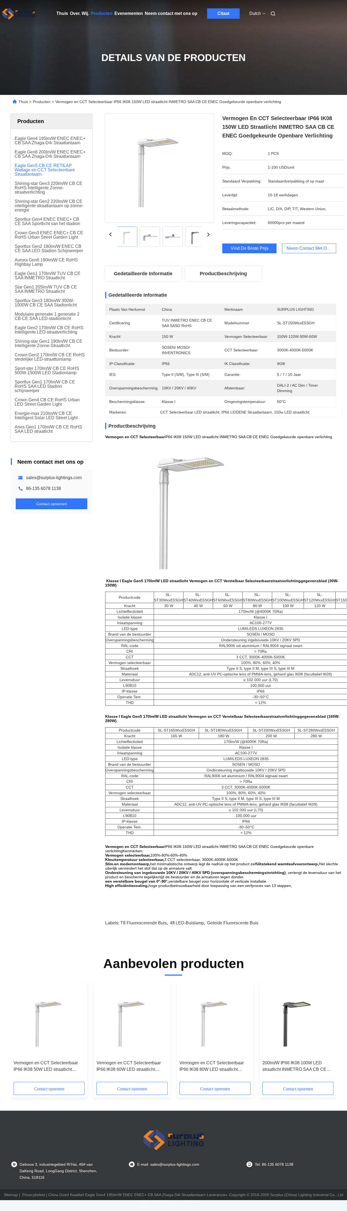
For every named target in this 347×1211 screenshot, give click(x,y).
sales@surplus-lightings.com (54, 477)
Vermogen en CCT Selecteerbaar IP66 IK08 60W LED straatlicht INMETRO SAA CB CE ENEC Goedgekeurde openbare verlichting (131, 1067)
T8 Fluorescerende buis (143, 923)
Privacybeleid (33, 1195)
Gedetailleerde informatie (143, 273)
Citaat (223, 13)
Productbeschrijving (223, 273)
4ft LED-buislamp (187, 923)
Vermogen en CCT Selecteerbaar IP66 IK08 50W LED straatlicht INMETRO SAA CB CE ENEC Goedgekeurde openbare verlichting (48, 1067)
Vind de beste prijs (249, 248)
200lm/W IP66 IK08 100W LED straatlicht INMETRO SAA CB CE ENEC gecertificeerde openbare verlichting (294, 1067)
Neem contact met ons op (171, 13)
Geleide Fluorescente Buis (232, 923)
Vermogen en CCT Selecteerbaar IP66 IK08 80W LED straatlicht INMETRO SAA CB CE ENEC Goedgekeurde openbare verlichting (214, 1067)
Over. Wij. (79, 13)
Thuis (62, 13)
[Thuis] (18, 13)
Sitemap (11, 1195)
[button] (20, 1034)
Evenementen (128, 13)
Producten (102, 13)
